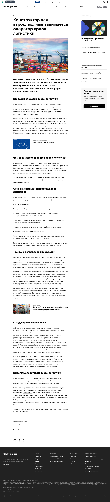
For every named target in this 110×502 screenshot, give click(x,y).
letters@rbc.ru (101, 485)
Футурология (38, 458)
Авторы (15, 425)
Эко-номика (38, 471)
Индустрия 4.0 (36, 305)
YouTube (72, 461)
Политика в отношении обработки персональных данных (52, 495)
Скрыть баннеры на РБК (57, 456)
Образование (17, 16)
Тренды (13, 7)
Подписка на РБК (54, 458)
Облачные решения (90, 456)
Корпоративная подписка (57, 461)
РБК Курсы (88, 468)
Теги (20, 425)
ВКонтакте (73, 458)
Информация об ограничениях (10, 495)
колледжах (45, 409)
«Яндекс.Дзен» (74, 463)
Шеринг (37, 461)
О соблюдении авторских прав (28, 495)
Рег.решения (88, 463)
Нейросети (59, 7)
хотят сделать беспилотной (36, 278)
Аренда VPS (88, 461)
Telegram (73, 456)
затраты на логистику (43, 133)
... (93, 2)
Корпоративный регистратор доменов (96, 458)
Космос (67, 7)
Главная (29, 7)
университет (42, 390)
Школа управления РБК (91, 471)
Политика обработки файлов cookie (78, 495)
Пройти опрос (94, 106)
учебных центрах (21, 411)
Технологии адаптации (47, 7)
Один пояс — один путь (40, 293)
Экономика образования (39, 140)
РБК (5, 7)
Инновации (38, 468)
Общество (38, 456)
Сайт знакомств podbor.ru (92, 466)
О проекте (6, 464)
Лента (36, 7)
